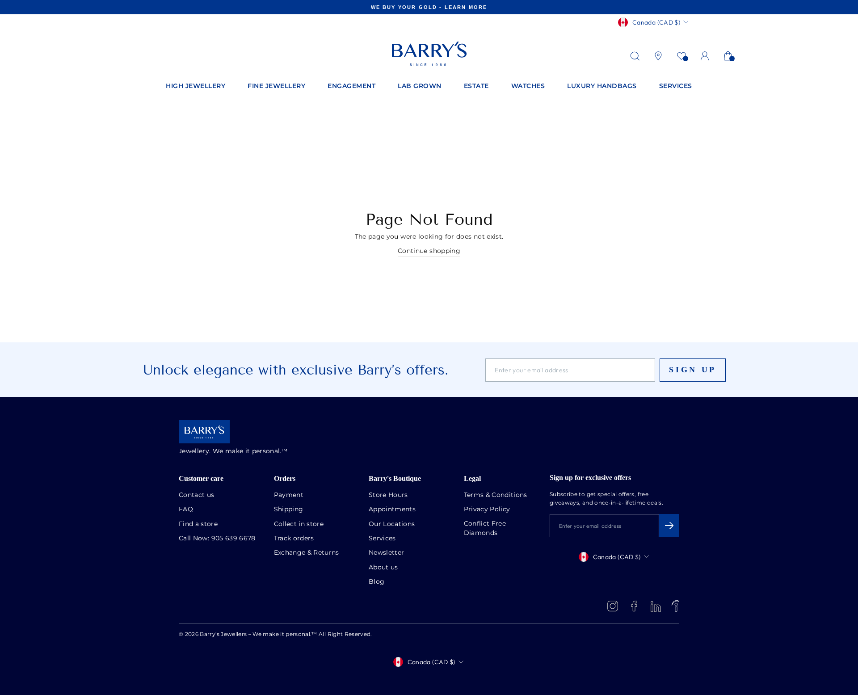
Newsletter (386, 552)
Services (382, 538)
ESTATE (476, 86)
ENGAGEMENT (351, 86)
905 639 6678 (233, 538)
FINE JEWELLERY (276, 86)
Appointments (392, 509)
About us (383, 567)
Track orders (294, 538)
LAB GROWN (420, 86)
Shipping (288, 509)
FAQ (186, 509)
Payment (288, 495)
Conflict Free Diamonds (485, 528)
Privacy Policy (487, 509)
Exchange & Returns (306, 552)
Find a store (198, 524)
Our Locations (392, 524)
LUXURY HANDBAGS (602, 86)
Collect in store (299, 524)
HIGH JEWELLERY (195, 86)
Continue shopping (429, 251)
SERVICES (675, 86)
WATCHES (528, 86)
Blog (376, 581)
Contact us (196, 495)
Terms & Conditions (495, 495)
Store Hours (388, 495)
